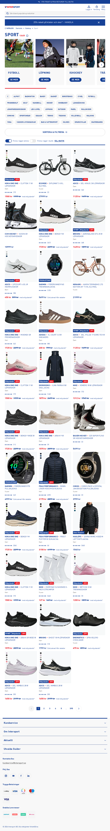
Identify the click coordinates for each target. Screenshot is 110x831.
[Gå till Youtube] (14, 776)
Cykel (80, 96)
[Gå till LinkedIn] (29, 776)
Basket (54, 96)
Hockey (50, 103)
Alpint (17, 96)
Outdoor (61, 109)
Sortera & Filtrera (53, 132)
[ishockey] (80, 53)
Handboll (37, 103)
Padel (73, 109)
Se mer (14, 79)
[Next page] (79, 709)
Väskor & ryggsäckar (26, 122)
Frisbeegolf (12, 103)
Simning (10, 116)
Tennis (50, 116)
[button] (101, 64)
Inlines (66, 122)
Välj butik (59, 141)
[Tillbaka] (7, 96)
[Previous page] (31, 709)
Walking (90, 116)
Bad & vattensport (49, 122)
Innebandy (63, 103)
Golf (25, 103)
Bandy (42, 96)
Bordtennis (67, 96)
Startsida (19, 28)
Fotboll (91, 96)
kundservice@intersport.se (14, 763)
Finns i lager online (21, 141)
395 (71, 708)
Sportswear (25, 116)
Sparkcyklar (80, 122)
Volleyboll (76, 116)
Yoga (9, 122)
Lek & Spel (35, 109)
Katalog (10, 28)
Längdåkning (79, 103)
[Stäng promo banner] (98, 22)
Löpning (49, 109)
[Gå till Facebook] (21, 776)
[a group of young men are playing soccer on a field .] (19, 53)
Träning (62, 116)
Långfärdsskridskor (16, 109)
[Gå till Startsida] (12, 7)
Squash (39, 116)
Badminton (30, 96)
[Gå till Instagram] (6, 776)
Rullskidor (86, 109)
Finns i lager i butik (45, 141)
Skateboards (97, 122)
